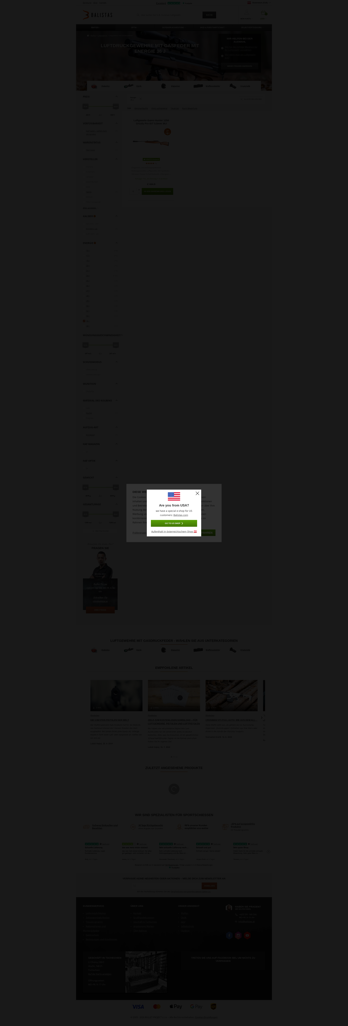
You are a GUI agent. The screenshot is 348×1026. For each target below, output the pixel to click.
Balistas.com (180, 515)
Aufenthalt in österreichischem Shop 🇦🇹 (174, 531)
